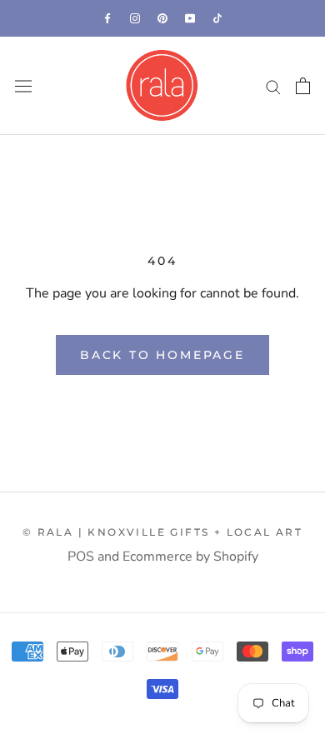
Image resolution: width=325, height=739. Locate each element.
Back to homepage (162, 354)
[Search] (273, 85)
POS (81, 556)
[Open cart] (303, 85)
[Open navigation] (23, 86)
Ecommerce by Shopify (190, 556)
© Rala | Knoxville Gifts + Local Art (162, 532)
